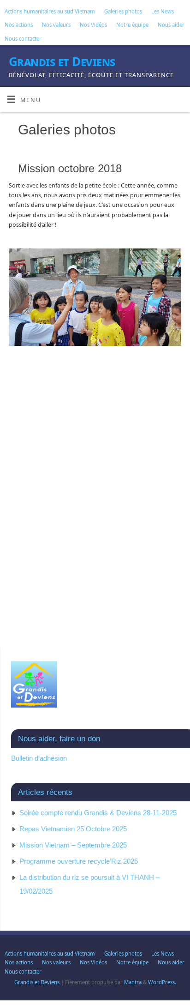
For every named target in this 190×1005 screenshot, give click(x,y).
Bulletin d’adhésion (39, 758)
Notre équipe (132, 24)
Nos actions (19, 24)
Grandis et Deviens (62, 61)
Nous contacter (23, 38)
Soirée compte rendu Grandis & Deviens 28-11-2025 (98, 813)
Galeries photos (123, 11)
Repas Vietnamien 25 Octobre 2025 (73, 829)
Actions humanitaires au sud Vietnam (50, 11)
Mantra (133, 982)
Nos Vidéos (93, 24)
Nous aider (171, 24)
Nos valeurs (56, 24)
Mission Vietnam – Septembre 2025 (73, 845)
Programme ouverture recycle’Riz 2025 (78, 861)
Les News (162, 11)
